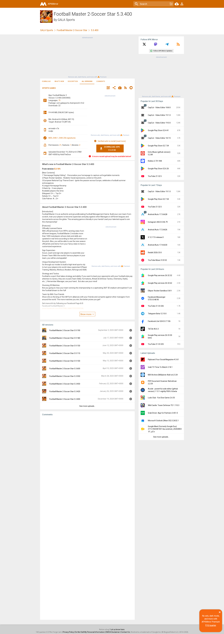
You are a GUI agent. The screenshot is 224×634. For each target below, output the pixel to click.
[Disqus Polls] (87, 450)
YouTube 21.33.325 (156, 344)
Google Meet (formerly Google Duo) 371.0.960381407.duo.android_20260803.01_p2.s (165, 429)
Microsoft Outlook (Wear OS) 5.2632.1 (163, 421)
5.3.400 (94, 30)
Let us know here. (118, 629)
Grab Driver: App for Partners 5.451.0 (163, 413)
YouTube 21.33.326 (156, 306)
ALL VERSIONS (87, 81)
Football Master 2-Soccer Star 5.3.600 (64, 369)
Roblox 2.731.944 (155, 161)
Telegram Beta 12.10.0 (157, 314)
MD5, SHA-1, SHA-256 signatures (62, 138)
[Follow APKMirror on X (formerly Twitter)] (144, 45)
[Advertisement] (87, 57)
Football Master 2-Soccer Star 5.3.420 (64, 391)
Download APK (112, 148)
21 (60, 145)
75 (59, 100)
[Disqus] (87, 517)
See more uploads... (87, 406)
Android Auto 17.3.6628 (157, 214)
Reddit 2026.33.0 (155, 252)
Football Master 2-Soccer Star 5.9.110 (64, 353)
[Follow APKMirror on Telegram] (167, 45)
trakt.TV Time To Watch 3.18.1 (160, 367)
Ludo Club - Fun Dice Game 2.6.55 (161, 398)
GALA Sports (66, 20)
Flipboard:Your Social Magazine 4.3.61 (163, 359)
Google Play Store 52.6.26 (158, 169)
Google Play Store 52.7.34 (158, 146)
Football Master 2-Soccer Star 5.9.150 (64, 346)
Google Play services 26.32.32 (160, 275)
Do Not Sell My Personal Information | (90, 632)
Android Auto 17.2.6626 (157, 230)
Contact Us (125, 632)
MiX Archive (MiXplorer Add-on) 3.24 (163, 375)
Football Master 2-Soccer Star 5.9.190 (64, 330)
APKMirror (53, 3)
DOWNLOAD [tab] (46, 81)
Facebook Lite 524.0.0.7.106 (159, 321)
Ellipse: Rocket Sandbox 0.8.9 (160, 291)
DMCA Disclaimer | (113, 632)
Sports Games (49, 88)
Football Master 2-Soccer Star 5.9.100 (64, 361)
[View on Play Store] (119, 88)
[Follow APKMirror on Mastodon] (155, 45)
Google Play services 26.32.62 (160, 283)
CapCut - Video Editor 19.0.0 (159, 123)
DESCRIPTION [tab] (73, 81)
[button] (108, 88)
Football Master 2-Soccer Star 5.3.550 (64, 376)
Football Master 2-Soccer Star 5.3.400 (64, 399)
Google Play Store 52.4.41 (158, 130)
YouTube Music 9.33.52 (157, 260)
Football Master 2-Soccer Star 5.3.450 (64, 384)
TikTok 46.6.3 (153, 329)
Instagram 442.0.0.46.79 (158, 222)
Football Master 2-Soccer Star (72, 30)
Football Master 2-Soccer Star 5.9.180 (64, 338)
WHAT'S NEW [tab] (59, 81)
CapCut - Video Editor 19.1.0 (159, 115)
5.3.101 (57, 169)
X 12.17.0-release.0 (156, 237)
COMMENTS (100, 81)
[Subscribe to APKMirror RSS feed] (178, 45)
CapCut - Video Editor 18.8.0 (159, 107)
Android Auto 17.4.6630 (157, 245)
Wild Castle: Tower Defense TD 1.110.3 (163, 405)
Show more (86, 314)
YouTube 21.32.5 (155, 176)
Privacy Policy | (69, 632)
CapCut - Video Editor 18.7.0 (159, 138)
